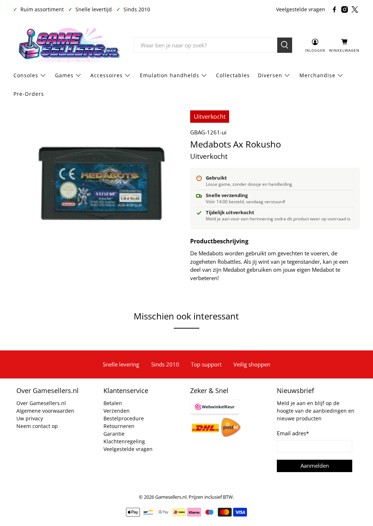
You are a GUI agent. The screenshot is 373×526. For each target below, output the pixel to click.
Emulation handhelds (169, 75)
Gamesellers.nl (170, 497)
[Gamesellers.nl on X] (355, 9)
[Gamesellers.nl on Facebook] (334, 9)
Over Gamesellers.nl (41, 403)
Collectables (233, 75)
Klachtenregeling (124, 441)
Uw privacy (29, 418)
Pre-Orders (28, 93)
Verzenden (116, 410)
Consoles (25, 75)
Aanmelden (315, 465)
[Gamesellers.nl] (68, 45)
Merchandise (317, 75)
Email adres (293, 433)
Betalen (112, 403)
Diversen (270, 75)
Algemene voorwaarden (45, 410)
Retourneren (118, 426)
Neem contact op (37, 426)
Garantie (114, 433)
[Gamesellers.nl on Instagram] (344, 9)
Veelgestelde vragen (300, 9)
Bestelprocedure (123, 418)
